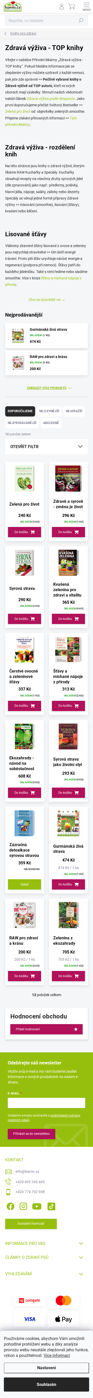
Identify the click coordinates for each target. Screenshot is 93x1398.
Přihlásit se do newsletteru (31, 1134)
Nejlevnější (49, 411)
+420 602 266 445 (30, 1182)
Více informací (57, 1355)
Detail (25, 884)
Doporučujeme (20, 411)
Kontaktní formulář (31, 1223)
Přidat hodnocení (28, 1029)
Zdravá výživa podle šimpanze (51, 99)
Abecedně (51, 423)
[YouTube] (37, 1205)
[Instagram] (22, 1205)
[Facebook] (9, 1205)
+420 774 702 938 (30, 1192)
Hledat (81, 20)
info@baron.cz (27, 1171)
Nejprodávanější (22, 423)
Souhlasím (46, 1384)
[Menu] (86, 6)
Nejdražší (74, 411)
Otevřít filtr (24, 446)
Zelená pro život (17, 111)
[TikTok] (50, 1205)
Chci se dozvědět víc (45, 300)
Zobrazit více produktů (46, 388)
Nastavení (46, 1367)
